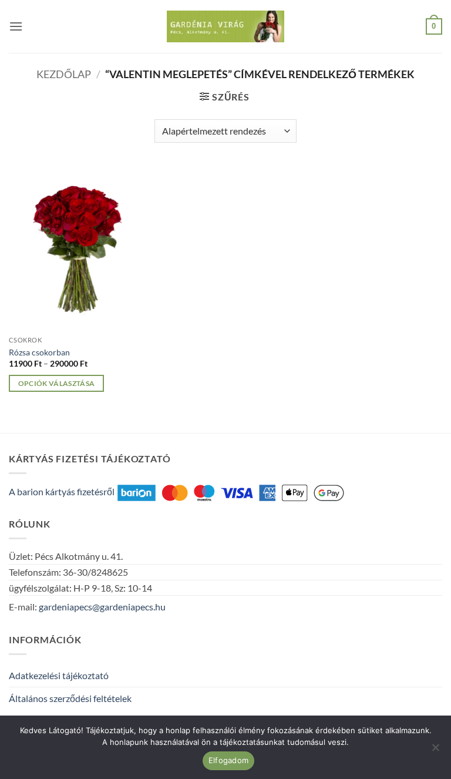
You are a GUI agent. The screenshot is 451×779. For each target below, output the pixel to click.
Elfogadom (228, 760)
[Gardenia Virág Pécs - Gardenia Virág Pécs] (225, 27)
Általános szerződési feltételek (70, 698)
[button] (16, 26)
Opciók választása (56, 383)
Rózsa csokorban (39, 352)
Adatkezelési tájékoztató (59, 675)
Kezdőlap (63, 74)
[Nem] (435, 750)
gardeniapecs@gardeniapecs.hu (102, 606)
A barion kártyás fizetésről (62, 491)
